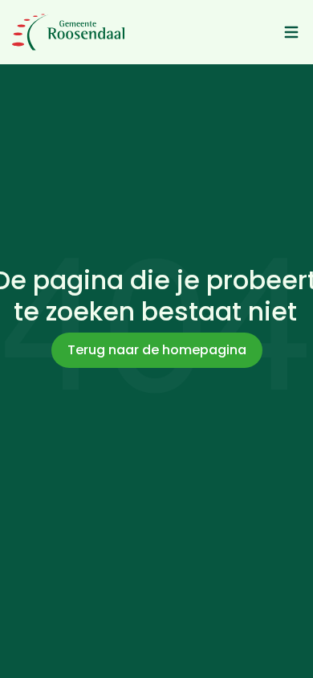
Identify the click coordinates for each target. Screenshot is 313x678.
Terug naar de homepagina (156, 350)
